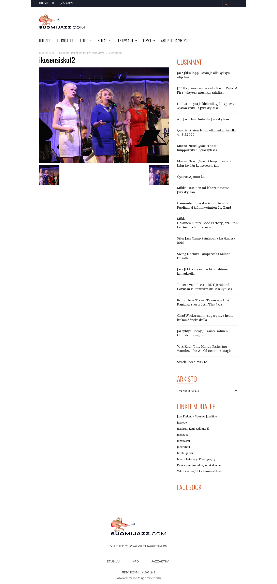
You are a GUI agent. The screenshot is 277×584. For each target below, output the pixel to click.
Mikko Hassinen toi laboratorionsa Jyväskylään (203, 190)
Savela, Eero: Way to (192, 362)
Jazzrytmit (183, 447)
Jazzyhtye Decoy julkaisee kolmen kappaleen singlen (202, 333)
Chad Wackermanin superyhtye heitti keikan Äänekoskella (205, 318)
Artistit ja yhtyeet (176, 40)
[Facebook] (234, 3)
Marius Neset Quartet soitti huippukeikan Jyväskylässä (197, 148)
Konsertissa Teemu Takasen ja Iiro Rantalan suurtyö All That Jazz (203, 302)
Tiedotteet (65, 40)
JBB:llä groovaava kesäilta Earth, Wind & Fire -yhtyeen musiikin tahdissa (207, 90)
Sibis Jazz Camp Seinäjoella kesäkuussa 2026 (206, 241)
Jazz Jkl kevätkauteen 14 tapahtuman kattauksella (204, 271)
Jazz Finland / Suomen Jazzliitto (197, 416)
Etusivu (43, 3)
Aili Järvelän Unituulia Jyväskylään (203, 119)
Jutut (84, 40)
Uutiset (45, 40)
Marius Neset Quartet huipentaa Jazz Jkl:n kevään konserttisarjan (204, 163)
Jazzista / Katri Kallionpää (193, 428)
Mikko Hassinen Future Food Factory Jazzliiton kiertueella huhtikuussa (207, 223)
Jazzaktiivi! (66, 3)
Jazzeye (182, 422)
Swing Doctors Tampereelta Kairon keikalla (203, 256)
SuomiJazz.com (47, 53)
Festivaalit (125, 40)
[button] (226, 4)
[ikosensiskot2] (104, 115)
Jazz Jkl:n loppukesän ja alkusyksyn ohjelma (203, 75)
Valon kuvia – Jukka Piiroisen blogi (199, 471)
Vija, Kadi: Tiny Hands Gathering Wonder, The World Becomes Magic (204, 349)
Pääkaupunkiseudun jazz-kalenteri (199, 465)
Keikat (102, 40)
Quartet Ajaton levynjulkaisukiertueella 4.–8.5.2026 (206, 133)
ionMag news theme (147, 578)
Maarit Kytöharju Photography (196, 459)
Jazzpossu (183, 440)
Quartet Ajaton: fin (191, 177)
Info (54, 3)
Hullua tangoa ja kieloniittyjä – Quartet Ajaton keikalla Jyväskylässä (206, 106)
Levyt (147, 40)
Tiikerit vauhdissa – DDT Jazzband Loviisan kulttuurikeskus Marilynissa (204, 287)
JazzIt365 (183, 434)
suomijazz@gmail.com (152, 545)
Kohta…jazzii (185, 453)
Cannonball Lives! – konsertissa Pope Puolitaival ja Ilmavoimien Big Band (205, 205)
